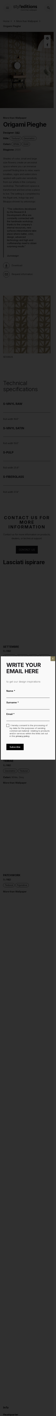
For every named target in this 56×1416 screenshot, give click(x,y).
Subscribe (15, 746)
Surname (12, 702)
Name (10, 690)
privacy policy (22, 736)
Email (10, 714)
